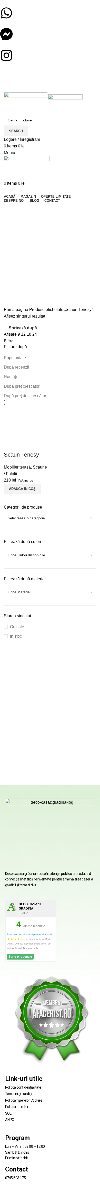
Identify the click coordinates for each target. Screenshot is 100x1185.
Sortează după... (24, 328)
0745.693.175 (15, 1178)
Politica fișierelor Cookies (24, 1100)
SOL (8, 1113)
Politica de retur (16, 1107)
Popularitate (15, 358)
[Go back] (10, 209)
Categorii (13, 236)
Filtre (9, 341)
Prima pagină (16, 309)
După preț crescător (21, 386)
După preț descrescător (25, 396)
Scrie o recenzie (20, 957)
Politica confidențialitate (23, 1087)
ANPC (9, 1120)
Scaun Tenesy (21, 454)
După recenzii (16, 367)
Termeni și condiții (18, 1094)
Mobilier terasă (17, 467)
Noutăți (10, 376)
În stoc (16, 636)
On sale (17, 627)
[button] (22, 489)
